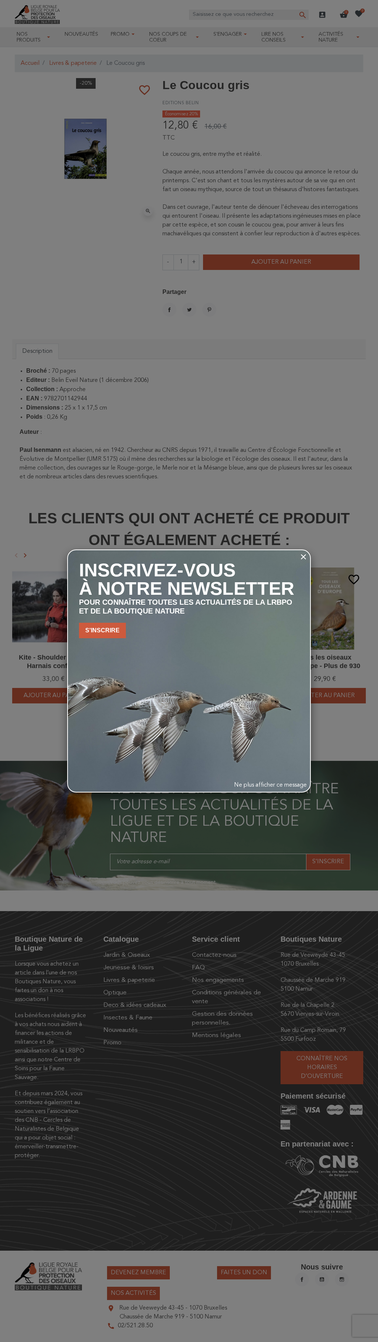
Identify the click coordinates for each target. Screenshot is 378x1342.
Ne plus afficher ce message (270, 785)
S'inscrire (102, 630)
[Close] (303, 556)
